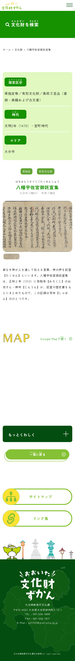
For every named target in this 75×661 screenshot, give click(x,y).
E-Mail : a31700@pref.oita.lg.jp (37, 623)
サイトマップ (40, 496)
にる (37, 454)
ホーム (7, 49)
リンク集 (40, 518)
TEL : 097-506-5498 (37, 614)
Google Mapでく (53, 338)
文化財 (19, 49)
